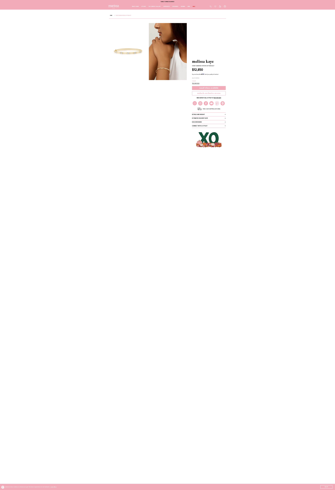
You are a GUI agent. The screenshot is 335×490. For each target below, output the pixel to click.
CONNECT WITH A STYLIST (200, 126)
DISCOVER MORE (197, 122)
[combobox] (208, 6)
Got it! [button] (326, 487)
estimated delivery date (200, 118)
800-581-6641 (217, 98)
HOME (111, 15)
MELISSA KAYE (203, 61)
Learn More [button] (53, 487)
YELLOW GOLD (195, 83)
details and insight (198, 114)
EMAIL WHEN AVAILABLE (208, 88)
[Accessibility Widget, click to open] (3, 487)
